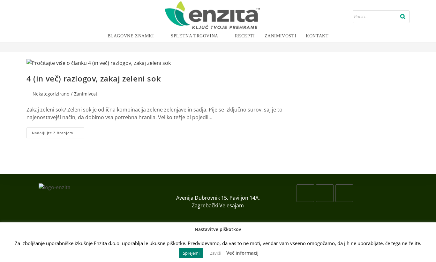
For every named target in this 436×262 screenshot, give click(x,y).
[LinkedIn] (344, 193)
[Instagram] (325, 193)
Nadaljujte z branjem (58, 134)
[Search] (402, 17)
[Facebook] (305, 193)
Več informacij (242, 253)
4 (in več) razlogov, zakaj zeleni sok (93, 78)
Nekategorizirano (51, 94)
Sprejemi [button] (191, 253)
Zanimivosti (86, 94)
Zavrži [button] (215, 253)
